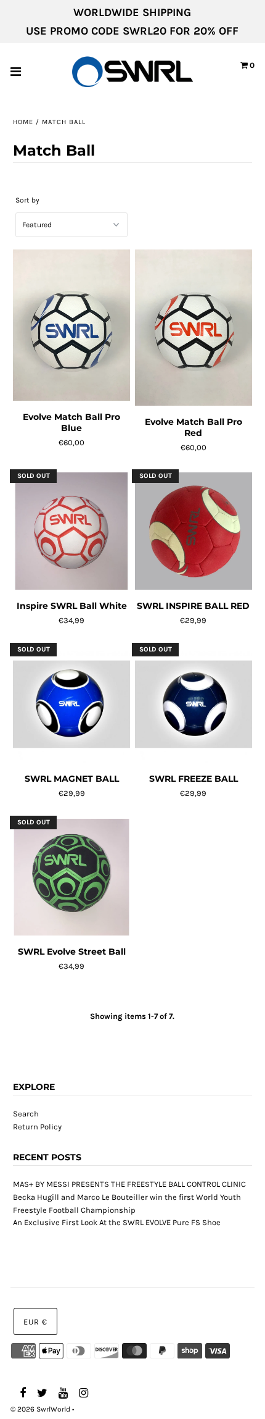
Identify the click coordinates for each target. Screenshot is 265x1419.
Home (23, 122)
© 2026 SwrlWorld (40, 1409)
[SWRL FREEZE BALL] (193, 705)
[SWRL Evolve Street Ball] (71, 878)
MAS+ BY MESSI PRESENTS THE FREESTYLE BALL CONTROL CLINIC (129, 1184)
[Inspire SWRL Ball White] (71, 531)
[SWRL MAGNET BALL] (71, 705)
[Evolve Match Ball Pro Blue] (71, 325)
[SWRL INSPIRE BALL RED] (193, 531)
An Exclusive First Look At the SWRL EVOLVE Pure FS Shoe (117, 1222)
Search (26, 1113)
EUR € (35, 1321)
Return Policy (37, 1126)
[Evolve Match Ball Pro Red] (193, 327)
